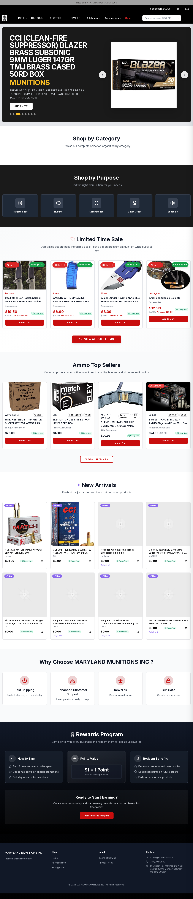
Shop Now (21, 99)
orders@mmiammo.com (161, 850)
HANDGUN (37, 18)
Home (55, 850)
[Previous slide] (102, 71)
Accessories (111, 18)
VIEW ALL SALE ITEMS (99, 331)
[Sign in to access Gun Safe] (187, 18)
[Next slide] (184, 71)
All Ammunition (59, 855)
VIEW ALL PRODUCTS (96, 452)
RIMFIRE (75, 18)
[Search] (178, 18)
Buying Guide (58, 860)
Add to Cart (25, 315)
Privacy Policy (106, 855)
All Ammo (92, 18)
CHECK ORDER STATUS (160, 9)
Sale (128, 18)
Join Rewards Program (96, 808)
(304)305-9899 (157, 854)
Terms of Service (107, 850)
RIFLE (21, 18)
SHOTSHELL (57, 18)
